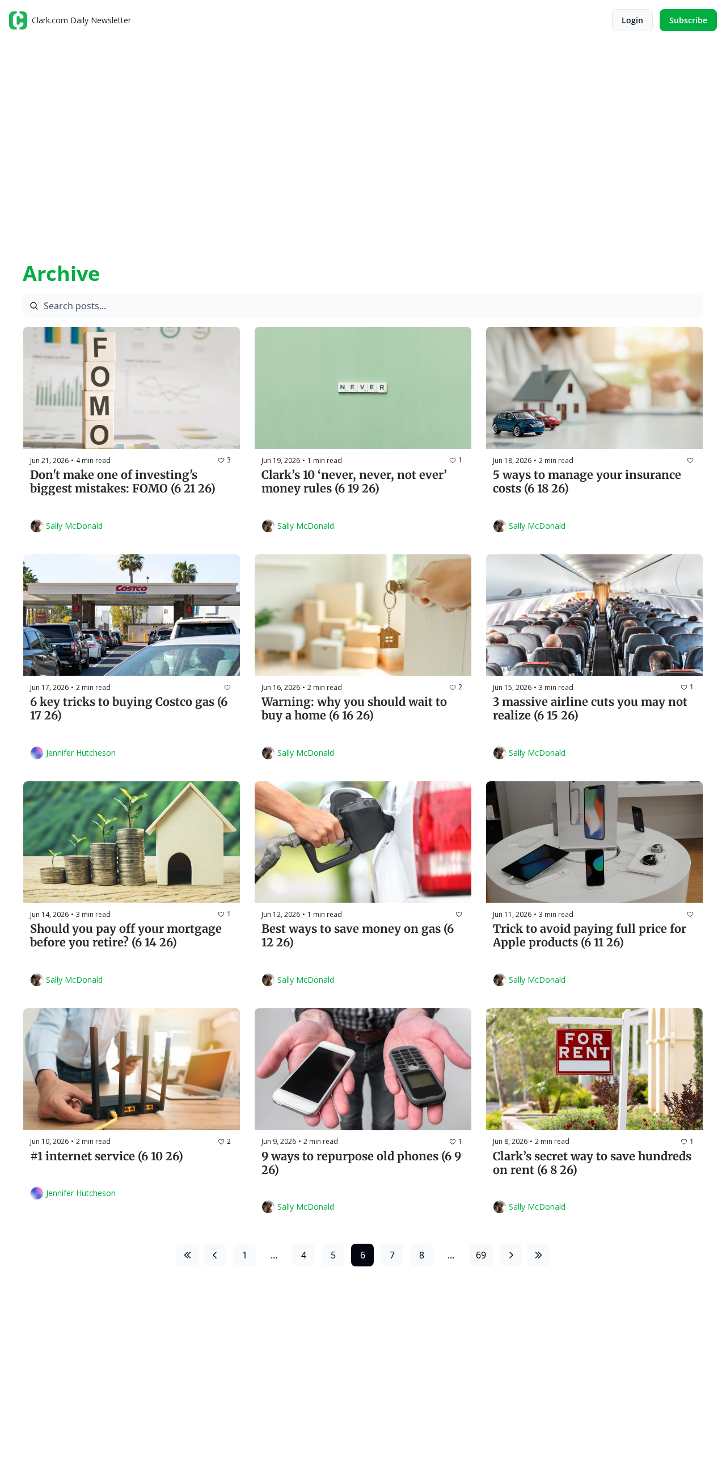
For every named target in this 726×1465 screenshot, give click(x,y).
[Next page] (511, 1255)
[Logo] (18, 20)
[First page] (187, 1255)
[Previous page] (215, 1255)
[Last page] (538, 1255)
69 (481, 1255)
